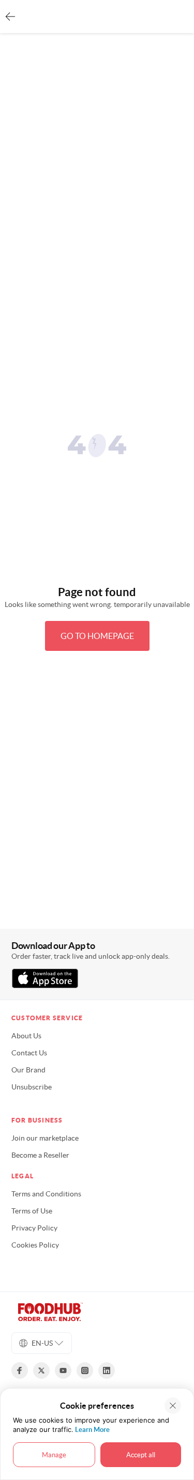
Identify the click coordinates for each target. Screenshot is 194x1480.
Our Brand (28, 1070)
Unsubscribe (31, 1087)
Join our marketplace (45, 1138)
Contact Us (29, 1053)
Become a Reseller (40, 1155)
